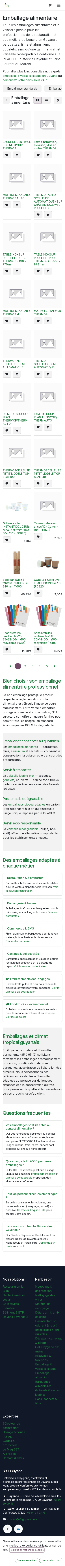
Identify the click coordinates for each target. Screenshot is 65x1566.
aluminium (18, 751)
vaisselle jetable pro (20, 775)
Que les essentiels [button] (27, 1560)
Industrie (9, 1308)
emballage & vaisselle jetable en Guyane (30, 75)
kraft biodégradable (43, 1173)
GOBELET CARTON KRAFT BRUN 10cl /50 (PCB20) (47, 583)
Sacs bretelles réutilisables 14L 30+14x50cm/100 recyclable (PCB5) (45, 638)
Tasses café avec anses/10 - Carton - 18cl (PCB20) (46, 527)
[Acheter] (17, 155)
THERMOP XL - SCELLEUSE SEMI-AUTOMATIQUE (14, 364)
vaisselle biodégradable (22, 829)
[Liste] (46, 100)
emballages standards (23, 747)
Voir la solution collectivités (30, 966)
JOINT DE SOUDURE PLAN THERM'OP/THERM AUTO (16, 419)
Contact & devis (13, 1458)
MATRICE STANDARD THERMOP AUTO (16, 196)
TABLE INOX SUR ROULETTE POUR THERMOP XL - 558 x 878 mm (47, 259)
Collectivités (11, 1304)
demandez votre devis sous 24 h (25, 80)
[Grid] (37, 100)
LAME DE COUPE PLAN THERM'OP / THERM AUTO (45, 417)
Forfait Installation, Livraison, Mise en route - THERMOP (45, 145)
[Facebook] (7, 1529)
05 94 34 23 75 (36, 1512)
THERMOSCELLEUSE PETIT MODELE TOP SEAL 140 (47, 474)
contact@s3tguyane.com (22, 1519)
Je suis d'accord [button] (51, 1560)
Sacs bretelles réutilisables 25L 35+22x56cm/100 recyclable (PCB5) (14, 638)
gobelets (8, 780)
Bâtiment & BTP (13, 1312)
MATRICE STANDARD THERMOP (47, 312)
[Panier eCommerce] (50, 5)
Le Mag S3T (11, 1449)
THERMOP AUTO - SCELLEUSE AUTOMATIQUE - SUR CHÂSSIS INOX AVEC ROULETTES (48, 201)
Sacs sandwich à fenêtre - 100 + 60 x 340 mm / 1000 (15, 583)
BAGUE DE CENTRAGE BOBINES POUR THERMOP (17, 145)
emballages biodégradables (26, 804)
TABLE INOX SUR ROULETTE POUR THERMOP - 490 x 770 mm (14, 259)
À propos (9, 1454)
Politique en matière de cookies (27, 1550)
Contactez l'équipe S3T (31, 1210)
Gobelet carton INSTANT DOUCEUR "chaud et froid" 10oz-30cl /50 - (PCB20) (17, 528)
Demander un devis (17, 941)
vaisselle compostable (19, 1177)
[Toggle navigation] (58, 5)
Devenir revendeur (16, 1317)
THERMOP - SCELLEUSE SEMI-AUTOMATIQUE (46, 364)
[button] (7, 155)
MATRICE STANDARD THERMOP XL (16, 312)
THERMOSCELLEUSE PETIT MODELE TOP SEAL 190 (16, 474)
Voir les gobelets (16, 1016)
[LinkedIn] (18, 1529)
